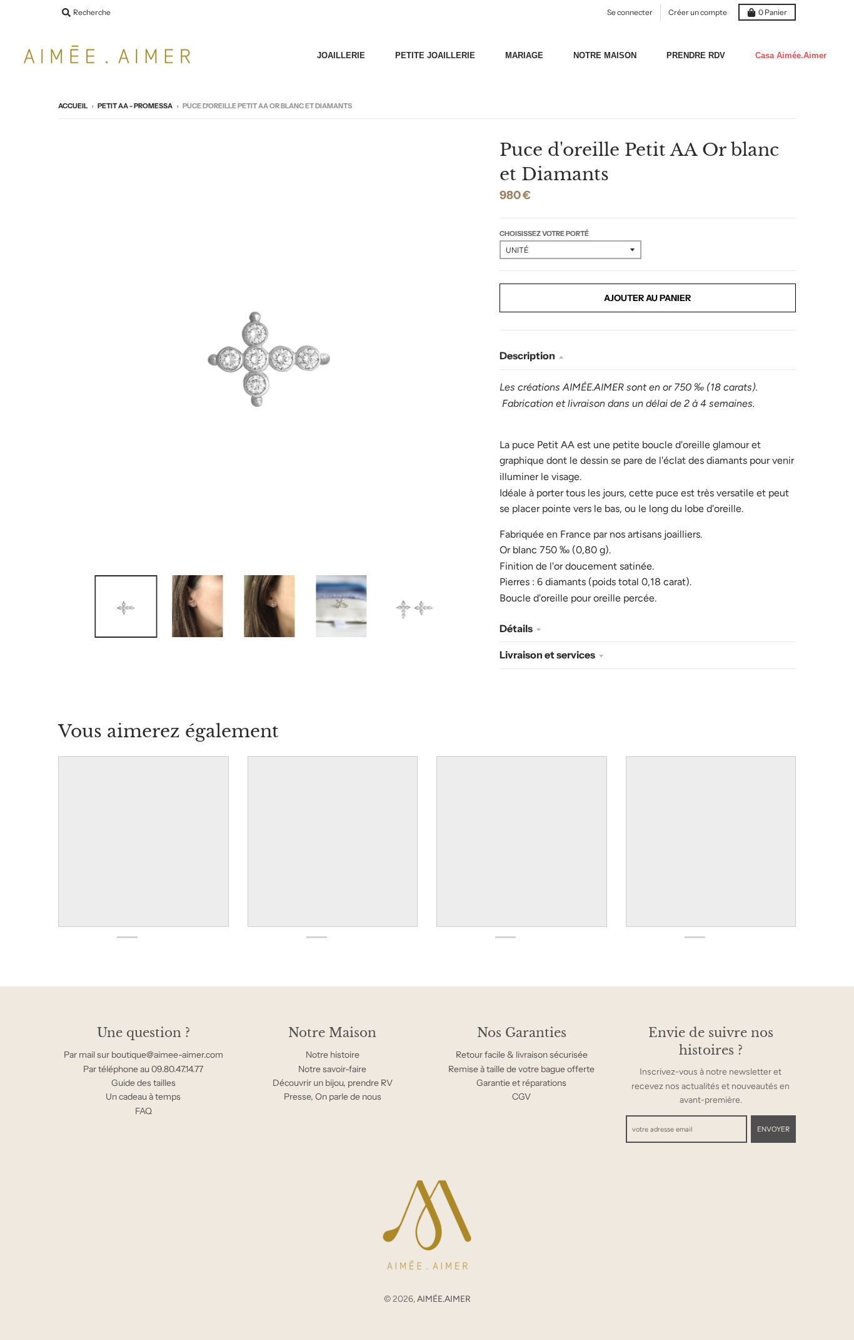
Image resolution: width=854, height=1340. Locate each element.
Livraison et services (547, 654)
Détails (516, 628)
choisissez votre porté (544, 233)
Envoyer (773, 1129)
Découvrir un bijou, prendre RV (333, 1082)
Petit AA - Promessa (135, 105)
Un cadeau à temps (143, 1096)
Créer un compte (697, 12)
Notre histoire (332, 1054)
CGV (521, 1096)
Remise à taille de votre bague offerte (521, 1069)
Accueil (73, 105)
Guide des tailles (143, 1082)
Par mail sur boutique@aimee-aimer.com (143, 1054)
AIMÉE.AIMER (444, 1299)
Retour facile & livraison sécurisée (522, 1054)
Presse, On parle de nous (332, 1096)
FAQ (143, 1111)
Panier (772, 12)
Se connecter (630, 12)
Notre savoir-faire (332, 1069)
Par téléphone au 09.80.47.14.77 (143, 1069)
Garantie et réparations (521, 1082)
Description (527, 355)
